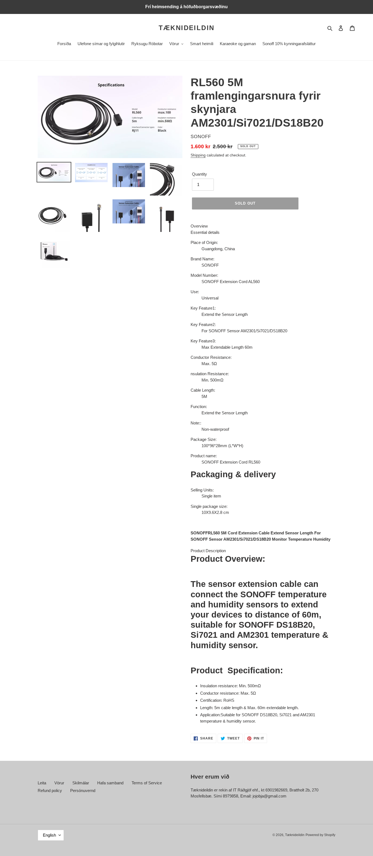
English (49, 835)
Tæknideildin (187, 27)
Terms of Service (147, 783)
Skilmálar (80, 783)
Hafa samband (110, 783)
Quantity (199, 174)
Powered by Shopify (320, 835)
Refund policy (50, 790)
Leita (42, 783)
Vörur (59, 783)
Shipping (198, 155)
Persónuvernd (82, 790)
